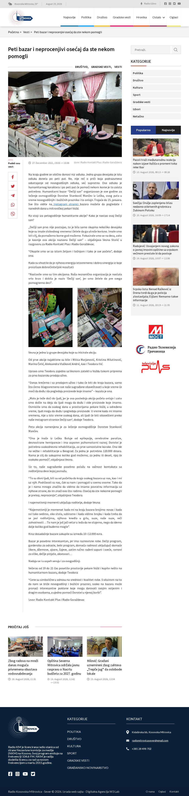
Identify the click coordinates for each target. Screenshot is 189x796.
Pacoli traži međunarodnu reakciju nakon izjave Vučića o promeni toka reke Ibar (155, 163)
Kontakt (174, 791)
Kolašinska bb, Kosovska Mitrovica (151, 732)
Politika (86, 17)
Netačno (138, 116)
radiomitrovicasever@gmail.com (150, 740)
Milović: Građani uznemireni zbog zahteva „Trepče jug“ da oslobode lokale (104, 667)
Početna (14, 32)
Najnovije (69, 17)
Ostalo (156, 17)
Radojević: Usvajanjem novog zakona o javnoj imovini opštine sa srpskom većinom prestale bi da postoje (156, 249)
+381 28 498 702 (141, 748)
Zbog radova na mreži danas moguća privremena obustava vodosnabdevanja (23, 667)
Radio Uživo (150, 3)
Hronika (141, 17)
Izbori (136, 109)
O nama (150, 791)
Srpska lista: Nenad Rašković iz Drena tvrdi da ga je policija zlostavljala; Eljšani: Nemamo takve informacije (155, 294)
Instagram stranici (66, 204)
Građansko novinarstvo (87, 767)
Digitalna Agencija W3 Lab (102, 791)
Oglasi (174, 17)
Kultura (138, 87)
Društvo (102, 17)
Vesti (27, 32)
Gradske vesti (121, 17)
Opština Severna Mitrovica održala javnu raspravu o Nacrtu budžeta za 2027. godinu (64, 667)
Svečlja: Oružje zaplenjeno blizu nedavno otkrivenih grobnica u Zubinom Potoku (152, 206)
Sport (136, 94)
